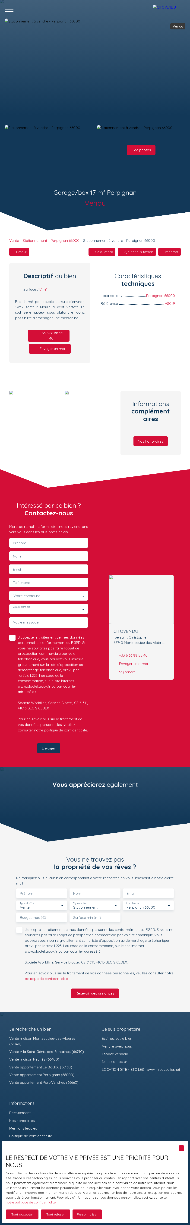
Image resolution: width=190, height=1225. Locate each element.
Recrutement (20, 1112)
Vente (14, 240)
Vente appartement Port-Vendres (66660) (44, 1082)
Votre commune (26, 596)
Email (17, 569)
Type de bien (80, 903)
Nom (17, 556)
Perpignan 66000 (65, 240)
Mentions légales (23, 1128)
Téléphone (21, 582)
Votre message (26, 622)
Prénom (19, 543)
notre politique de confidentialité (31, 1202)
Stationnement (35, 240)
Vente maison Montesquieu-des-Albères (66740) (42, 1041)
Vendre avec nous (117, 1046)
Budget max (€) (33, 917)
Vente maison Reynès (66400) (34, 1059)
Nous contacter (114, 1061)
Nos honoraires (22, 1120)
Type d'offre (27, 903)
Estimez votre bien (117, 1038)
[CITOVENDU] (169, 9)
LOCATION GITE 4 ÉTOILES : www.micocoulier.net (141, 1069)
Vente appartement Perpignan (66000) (41, 1074)
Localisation (133, 903)
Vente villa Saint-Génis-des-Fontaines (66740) (46, 1051)
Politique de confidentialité (30, 1136)
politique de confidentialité (65, 730)
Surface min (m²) (87, 917)
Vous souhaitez (21, 606)
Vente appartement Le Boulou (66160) (40, 1067)
